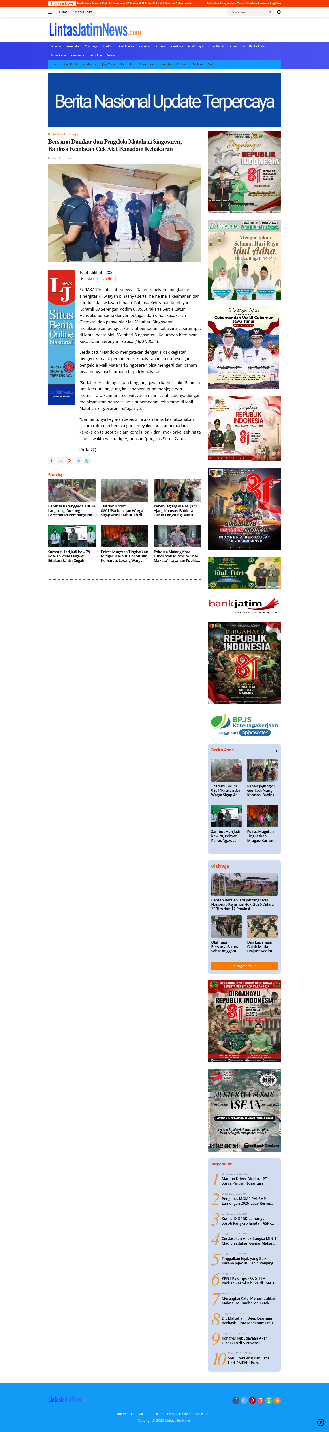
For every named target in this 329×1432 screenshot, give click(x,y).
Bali (122, 64)
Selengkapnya (243, 966)
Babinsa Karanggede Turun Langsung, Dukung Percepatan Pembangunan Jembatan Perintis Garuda (71, 510)
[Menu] (51, 12)
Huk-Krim (108, 46)
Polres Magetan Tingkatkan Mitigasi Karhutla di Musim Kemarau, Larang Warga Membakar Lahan (124, 556)
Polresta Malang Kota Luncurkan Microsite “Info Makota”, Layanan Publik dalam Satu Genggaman (176, 556)
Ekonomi (160, 46)
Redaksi (52, 157)
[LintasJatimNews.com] (95, 29)
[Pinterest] (252, 1400)
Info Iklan (156, 1414)
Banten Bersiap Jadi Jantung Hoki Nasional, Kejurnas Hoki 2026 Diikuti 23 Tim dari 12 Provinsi (242, 904)
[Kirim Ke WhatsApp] (87, 460)
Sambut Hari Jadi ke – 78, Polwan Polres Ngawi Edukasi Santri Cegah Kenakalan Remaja (69, 556)
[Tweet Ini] (60, 460)
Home (63, 12)
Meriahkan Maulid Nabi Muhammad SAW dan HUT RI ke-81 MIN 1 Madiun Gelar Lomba (76, 3)
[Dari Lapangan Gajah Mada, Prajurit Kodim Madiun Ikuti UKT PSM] (262, 926)
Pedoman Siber (178, 1414)
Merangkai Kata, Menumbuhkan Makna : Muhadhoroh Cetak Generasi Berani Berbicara (249, 1300)
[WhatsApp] (269, 1400)
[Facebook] (235, 1400)
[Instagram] (260, 1400)
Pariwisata (77, 55)
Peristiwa (177, 46)
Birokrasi (56, 46)
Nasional (144, 46)
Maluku (198, 64)
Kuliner (111, 55)
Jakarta (55, 64)
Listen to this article (99, 278)
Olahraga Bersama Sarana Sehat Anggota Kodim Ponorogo (225, 946)
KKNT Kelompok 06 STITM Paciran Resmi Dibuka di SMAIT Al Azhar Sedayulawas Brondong (249, 1281)
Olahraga (91, 46)
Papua (211, 64)
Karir (142, 1414)
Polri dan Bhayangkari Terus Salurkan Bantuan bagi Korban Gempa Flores (197, 3)
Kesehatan (73, 46)
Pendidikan (126, 46)
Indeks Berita (83, 12)
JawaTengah (90, 64)
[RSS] (277, 1400)
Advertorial (237, 46)
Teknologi (95, 55)
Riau (132, 64)
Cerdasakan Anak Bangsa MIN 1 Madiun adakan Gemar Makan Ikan (249, 1241)
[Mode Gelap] (278, 12)
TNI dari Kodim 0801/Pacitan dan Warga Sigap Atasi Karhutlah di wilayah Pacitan (122, 510)
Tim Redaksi (125, 1414)
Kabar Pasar (58, 55)
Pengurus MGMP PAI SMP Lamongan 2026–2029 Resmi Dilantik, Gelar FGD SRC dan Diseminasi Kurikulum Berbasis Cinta (248, 1201)
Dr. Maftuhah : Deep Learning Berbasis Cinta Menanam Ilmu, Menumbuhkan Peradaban (248, 1320)
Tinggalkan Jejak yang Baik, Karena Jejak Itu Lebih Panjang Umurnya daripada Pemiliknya (247, 1261)
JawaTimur (109, 64)
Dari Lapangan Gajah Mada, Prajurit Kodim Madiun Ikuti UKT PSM (262, 946)
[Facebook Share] (51, 460)
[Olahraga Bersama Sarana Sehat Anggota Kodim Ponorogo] (226, 926)
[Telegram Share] (78, 460)
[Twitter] (244, 1400)
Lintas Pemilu (216, 46)
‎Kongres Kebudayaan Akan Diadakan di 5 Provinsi (245, 1340)
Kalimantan (165, 64)
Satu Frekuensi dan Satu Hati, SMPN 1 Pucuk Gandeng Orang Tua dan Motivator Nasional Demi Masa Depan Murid (249, 1360)
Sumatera (146, 64)
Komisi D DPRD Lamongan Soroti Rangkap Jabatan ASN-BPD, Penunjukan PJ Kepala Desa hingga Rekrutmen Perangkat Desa (249, 1221)
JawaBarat (70, 64)
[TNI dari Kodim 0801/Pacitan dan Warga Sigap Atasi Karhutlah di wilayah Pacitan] (124, 490)
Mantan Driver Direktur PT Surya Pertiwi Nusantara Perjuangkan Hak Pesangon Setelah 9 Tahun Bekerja (245, 1181)
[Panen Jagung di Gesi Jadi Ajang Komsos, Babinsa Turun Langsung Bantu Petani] (177, 490)
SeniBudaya (195, 46)
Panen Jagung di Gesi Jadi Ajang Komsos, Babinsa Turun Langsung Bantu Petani (175, 510)
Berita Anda (257, 46)
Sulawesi (182, 64)
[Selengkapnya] (276, 750)
